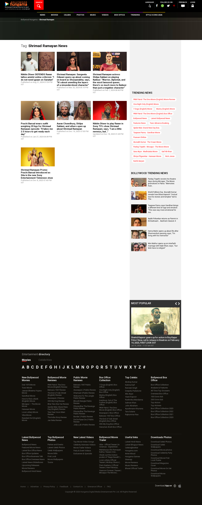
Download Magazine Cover (160, 464)
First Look (52, 456)
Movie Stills (52, 453)
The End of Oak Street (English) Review (57, 394)
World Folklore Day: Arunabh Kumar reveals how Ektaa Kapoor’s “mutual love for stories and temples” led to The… (162, 195)
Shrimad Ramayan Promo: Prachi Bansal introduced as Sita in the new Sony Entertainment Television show (37, 174)
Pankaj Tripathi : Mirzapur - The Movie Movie (151, 147)
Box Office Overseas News (33, 459)
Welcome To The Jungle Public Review (83, 397)
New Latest (83, 437)
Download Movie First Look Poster (160, 459)
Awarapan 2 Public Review (84, 390)
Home (23, 486)
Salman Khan (130, 403)
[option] (155, 327)
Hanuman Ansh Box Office (110, 427)
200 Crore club (157, 399)
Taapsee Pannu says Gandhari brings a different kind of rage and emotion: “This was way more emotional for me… (163, 208)
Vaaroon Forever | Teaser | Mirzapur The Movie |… (110, 471)
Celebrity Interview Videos (84, 445)
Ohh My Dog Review (56, 401)
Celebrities (45, 359)
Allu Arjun (129, 394)
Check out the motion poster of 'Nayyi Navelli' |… (110, 456)
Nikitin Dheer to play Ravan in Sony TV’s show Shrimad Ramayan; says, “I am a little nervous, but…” (108, 127)
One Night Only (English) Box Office (109, 391)
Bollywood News (140, 118)
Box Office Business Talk (32, 456)
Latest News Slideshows (32, 462)
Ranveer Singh (131, 388)
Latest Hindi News (133, 442)
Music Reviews (131, 465)
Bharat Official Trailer (134, 468)
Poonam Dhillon (139, 137)
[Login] (193, 6)
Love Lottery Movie (30, 412)
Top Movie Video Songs (83, 442)
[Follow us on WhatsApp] (162, 6)
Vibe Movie (26, 415)
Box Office (104, 379)
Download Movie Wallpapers (158, 474)
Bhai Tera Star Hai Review (58, 404)
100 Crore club (157, 396)
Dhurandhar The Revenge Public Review (84, 407)
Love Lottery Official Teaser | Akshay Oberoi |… (110, 461)
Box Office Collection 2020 (162, 417)
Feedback (64, 486)
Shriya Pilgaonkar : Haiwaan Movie (147, 156)
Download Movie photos (161, 450)
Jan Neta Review (55, 420)
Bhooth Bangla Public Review (82, 402)
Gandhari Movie (28, 396)
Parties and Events (55, 444)
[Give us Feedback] (183, 6)
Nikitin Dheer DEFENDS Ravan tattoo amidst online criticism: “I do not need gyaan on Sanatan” (37, 77)
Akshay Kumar (131, 382)
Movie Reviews (28, 468)
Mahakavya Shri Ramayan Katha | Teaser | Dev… (110, 451)
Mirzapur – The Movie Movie (31, 405)
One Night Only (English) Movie (146, 104)
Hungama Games (132, 456)
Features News (139, 123)
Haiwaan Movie (28, 409)
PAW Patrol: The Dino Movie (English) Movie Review (154, 99)
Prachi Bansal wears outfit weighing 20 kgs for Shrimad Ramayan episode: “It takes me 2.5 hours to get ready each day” (37, 129)
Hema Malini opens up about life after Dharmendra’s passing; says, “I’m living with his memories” (163, 233)
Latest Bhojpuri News (134, 445)
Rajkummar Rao (132, 414)
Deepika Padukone (133, 391)
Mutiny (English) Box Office (108, 396)
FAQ (109, 486)
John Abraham (131, 406)
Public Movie (80, 379)
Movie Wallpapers (55, 459)
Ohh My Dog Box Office (109, 424)
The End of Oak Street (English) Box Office (108, 420)
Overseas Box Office (159, 394)
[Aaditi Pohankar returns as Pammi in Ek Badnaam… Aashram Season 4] (139, 225)
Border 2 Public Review (83, 416)
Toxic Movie (27, 388)
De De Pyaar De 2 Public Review (83, 420)
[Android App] (174, 486)
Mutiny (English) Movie (165, 109)
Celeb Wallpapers (55, 450)
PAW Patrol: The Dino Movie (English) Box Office (152, 114)
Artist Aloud (130, 453)
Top (131, 377)
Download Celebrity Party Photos (161, 454)
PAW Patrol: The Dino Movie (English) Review (57, 386)
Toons (50, 462)
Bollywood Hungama (29, 20)
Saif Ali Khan (167, 152)
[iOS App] (179, 486)
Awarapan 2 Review (56, 398)
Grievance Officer (95, 486)
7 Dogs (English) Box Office (108, 386)
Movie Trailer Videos (82, 448)
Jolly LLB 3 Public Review (84, 425)
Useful (131, 437)
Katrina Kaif (130, 385)
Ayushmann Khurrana (134, 408)
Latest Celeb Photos (56, 447)
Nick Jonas (169, 156)
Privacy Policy (49, 486)
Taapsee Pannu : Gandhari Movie (146, 133)
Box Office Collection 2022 (162, 411)
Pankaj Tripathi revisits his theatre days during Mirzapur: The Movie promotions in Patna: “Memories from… (162, 182)
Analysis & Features (159, 388)
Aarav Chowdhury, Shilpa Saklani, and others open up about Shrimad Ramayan (71, 126)
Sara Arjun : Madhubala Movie (145, 152)
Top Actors (155, 402)
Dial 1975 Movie (28, 385)
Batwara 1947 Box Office (109, 416)
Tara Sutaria (130, 411)
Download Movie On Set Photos (161, 469)
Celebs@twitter (131, 448)
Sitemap (128, 459)
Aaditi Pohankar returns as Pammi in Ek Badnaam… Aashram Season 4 (163, 220)
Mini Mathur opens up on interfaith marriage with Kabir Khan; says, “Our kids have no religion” (163, 245)
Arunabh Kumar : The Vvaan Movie (147, 142)
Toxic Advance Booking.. (160, 123)
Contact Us (78, 486)
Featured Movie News (31, 447)
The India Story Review (57, 417)
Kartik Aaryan (138, 161)
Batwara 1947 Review (57, 390)
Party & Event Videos (82, 450)
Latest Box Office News (32, 450)
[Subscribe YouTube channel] (174, 6)
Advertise (34, 486)
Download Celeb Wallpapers (158, 446)
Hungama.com (131, 450)
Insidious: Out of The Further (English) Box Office (108, 402)
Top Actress (156, 405)
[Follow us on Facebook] (157, 5)
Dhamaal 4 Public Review (84, 393)
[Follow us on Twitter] (168, 6)
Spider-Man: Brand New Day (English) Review (58, 408)
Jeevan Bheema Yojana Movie (32, 392)
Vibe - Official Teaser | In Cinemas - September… (109, 445)
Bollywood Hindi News (31, 471)
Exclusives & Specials (82, 453)
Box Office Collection (160, 385)
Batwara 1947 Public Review (82, 386)
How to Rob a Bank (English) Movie (30, 400)
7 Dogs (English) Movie (142, 109)
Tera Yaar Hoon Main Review (56, 413)
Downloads (161, 437)
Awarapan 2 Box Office (109, 413)
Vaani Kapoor (131, 397)
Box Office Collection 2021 (162, 414)
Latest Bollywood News (160, 118)
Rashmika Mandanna (134, 400)
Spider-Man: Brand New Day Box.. (146, 128)
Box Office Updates (30, 453)
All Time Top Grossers (160, 391)
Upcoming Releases (30, 465)
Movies (26, 359)
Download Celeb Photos (161, 442)
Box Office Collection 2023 (162, 408)
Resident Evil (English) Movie (31, 419)
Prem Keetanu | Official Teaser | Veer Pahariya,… (109, 466)
